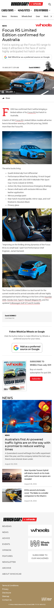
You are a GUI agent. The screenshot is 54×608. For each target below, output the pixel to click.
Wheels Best (27, 16)
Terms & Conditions (10, 585)
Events (6, 544)
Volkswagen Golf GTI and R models (25, 303)
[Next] (51, 16)
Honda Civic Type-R (15, 300)
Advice (6, 538)
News (4, 16)
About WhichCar (11, 574)
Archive (6, 568)
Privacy (5, 589)
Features (7, 556)
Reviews (14, 16)
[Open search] (49, 4)
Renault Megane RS (33, 300)
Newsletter (9, 562)
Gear (38, 16)
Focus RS (31, 112)
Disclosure (6, 593)
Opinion (6, 550)
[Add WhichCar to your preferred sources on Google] (27, 347)
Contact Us (6, 600)
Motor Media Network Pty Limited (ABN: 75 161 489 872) (28, 604)
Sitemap (5, 596)
